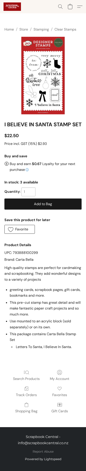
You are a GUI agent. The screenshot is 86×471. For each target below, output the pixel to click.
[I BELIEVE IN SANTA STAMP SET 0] (43, 75)
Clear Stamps (65, 29)
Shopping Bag (26, 411)
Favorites (59, 395)
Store (23, 29)
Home (9, 29)
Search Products (26, 378)
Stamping (41, 29)
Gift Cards (59, 411)
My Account (59, 378)
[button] (13, 6)
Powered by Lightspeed (43, 459)
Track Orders (26, 395)
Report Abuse (43, 451)
